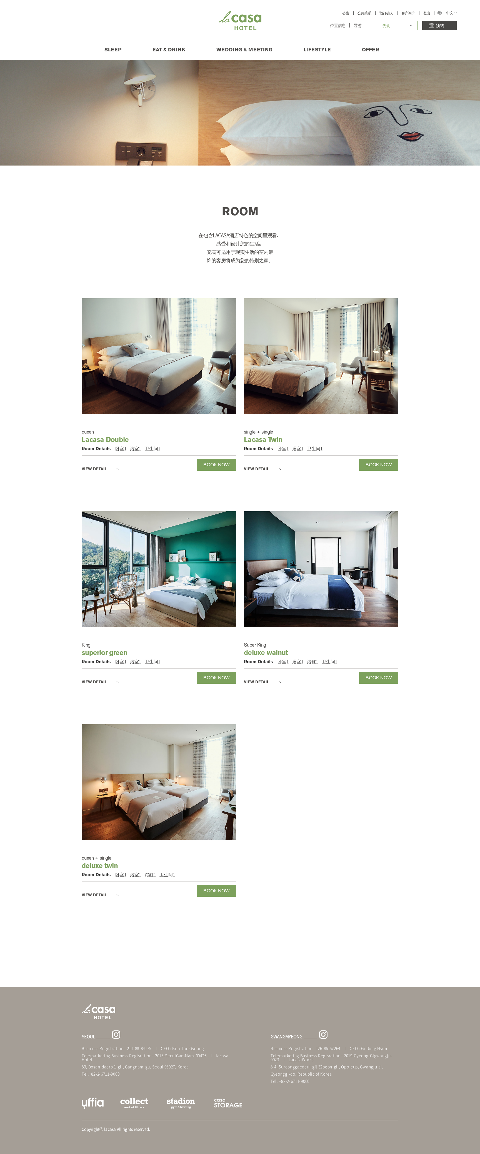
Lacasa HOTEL (240, 20)
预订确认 (386, 13)
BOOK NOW (216, 464)
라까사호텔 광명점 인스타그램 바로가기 (323, 1034)
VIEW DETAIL (94, 469)
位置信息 (338, 25)
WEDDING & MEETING (244, 49)
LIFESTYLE (317, 49)
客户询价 (408, 13)
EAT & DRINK (168, 49)
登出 (426, 13)
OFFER (370, 49)
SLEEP (112, 49)
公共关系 (364, 13)
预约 (440, 25)
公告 (345, 13)
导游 (357, 25)
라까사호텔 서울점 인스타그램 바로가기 (116, 1034)
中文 (449, 13)
